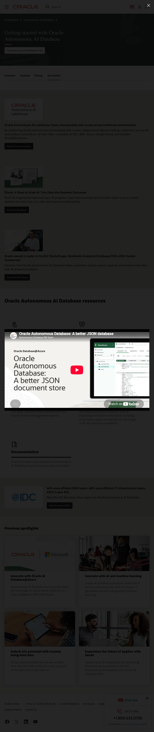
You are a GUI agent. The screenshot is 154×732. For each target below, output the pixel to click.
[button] (148, 5)
